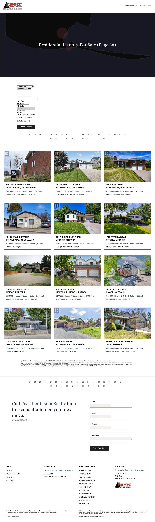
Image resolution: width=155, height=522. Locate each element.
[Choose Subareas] (24, 89)
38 (109, 135)
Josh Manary (85, 494)
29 (62, 135)
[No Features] (26, 108)
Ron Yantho (85, 474)
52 (104, 139)
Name (94, 402)
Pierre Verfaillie (87, 480)
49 (88, 139)
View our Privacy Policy (12, 516)
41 (125, 135)
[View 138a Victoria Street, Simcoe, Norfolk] (27, 270)
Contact (10, 480)
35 (93, 135)
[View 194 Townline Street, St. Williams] (27, 218)
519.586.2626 (19, 420)
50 (93, 139)
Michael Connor (87, 497)
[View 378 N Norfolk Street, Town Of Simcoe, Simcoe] (27, 323)
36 (99, 135)
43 (56, 139)
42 (51, 139)
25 (40, 135)
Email (94, 413)
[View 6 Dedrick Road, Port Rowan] (127, 166)
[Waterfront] (26, 111)
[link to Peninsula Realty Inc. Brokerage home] (12, 6)
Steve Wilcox (85, 471)
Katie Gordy (85, 504)
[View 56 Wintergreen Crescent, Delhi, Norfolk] (127, 323)
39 (115, 135)
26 (45, 135)
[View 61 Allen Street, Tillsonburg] (77, 323)
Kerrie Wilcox (86, 500)
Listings (10, 477)
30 (67, 135)
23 (30, 135)
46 (72, 139)
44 (62, 139)
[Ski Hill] (26, 113)
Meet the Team (13, 474)
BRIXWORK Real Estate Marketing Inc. (95, 516)
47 (77, 139)
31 (72, 135)
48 (83, 139)
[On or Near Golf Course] (26, 115)
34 (88, 135)
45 (67, 139)
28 (56, 135)
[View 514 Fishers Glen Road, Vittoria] (77, 218)
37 (104, 135)
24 (35, 135)
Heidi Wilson (85, 477)
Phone (94, 424)
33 (83, 135)
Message (95, 435)
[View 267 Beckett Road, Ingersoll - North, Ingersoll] (77, 270)
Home (9, 471)
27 (51, 135)
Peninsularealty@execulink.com (55, 476)
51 (99, 139)
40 (120, 135)
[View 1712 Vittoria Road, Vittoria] (127, 218)
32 (77, 135)
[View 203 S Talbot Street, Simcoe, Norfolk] (127, 270)
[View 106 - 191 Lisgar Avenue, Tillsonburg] (27, 166)
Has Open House (25, 117)
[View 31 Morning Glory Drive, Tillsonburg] (77, 166)
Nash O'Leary (85, 487)
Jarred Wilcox (86, 484)
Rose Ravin (84, 490)
